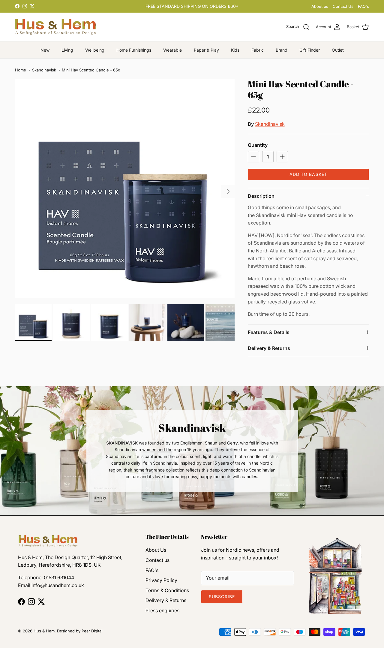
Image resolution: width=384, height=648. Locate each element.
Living (67, 50)
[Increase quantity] (282, 156)
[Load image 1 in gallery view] (125, 188)
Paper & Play (206, 50)
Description (261, 196)
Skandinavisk (44, 70)
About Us (156, 550)
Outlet (338, 50)
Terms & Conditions (167, 590)
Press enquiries (162, 610)
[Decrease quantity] (253, 156)
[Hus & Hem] (55, 27)
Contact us (158, 560)
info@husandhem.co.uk (58, 585)
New (45, 50)
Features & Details (269, 332)
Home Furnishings (133, 50)
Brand (281, 50)
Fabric (257, 50)
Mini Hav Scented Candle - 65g (91, 70)
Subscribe (222, 596)
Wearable (172, 50)
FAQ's (363, 6)
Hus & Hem (44, 630)
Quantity (258, 145)
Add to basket (309, 174)
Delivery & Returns (269, 348)
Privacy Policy (161, 580)
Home (20, 70)
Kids (235, 50)
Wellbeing (94, 50)
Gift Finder (309, 50)
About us (319, 6)
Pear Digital (92, 630)
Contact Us (343, 6)
